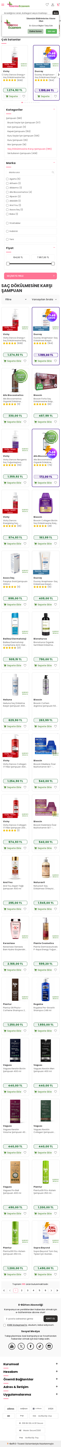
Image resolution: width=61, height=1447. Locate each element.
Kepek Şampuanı (19, 131)
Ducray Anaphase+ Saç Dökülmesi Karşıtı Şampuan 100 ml (46, 582)
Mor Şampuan (16, 144)
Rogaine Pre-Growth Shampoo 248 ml (44, 1009)
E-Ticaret (20, 1443)
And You (8, 882)
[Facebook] (30, 1349)
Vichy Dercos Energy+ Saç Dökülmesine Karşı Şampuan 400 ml (14, 76)
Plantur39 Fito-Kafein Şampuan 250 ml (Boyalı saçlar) (14, 1252)
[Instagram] (49, 1349)
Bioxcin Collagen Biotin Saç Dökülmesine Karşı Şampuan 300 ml (45, 521)
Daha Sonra (35, 31)
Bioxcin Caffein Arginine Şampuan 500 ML (45, 704)
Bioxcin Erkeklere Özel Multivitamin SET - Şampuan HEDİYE (45, 765)
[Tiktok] (39, 1349)
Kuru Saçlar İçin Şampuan (23, 135)
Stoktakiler (15, 223)
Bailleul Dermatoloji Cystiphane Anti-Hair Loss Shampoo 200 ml (14, 643)
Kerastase (9, 943)
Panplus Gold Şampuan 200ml (15, 582)
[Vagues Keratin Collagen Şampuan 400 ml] (45, 1111)
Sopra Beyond (42, 1247)
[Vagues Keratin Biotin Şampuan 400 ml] (15, 1050)
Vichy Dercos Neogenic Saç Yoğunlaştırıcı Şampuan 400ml (15, 461)
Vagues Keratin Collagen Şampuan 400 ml (44, 1130)
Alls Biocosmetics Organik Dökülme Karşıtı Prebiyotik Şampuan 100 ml (43, 461)
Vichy (6, 71)
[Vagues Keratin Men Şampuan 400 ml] (45, 1050)
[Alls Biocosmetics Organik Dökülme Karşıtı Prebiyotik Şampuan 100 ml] (45, 441)
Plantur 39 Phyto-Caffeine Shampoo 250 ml (15, 1009)
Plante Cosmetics (44, 943)
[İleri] (51, 1290)
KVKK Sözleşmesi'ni (17, 1325)
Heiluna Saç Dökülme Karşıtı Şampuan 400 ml (14, 704)
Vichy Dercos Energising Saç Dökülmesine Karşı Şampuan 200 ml (12, 521)
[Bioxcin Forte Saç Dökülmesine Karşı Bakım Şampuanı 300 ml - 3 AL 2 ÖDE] (45, 380)
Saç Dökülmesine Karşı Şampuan (29, 148)
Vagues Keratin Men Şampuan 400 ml (44, 1070)
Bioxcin (38, 395)
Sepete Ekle (13, 97)
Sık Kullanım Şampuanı (22, 153)
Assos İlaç (8, 578)
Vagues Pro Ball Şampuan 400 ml (12, 1191)
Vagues (7, 1065)
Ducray (39, 71)
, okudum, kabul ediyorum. (30, 1325)
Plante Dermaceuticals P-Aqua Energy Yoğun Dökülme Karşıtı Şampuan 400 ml (46, 948)
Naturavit (39, 882)
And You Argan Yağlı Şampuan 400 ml (13, 887)
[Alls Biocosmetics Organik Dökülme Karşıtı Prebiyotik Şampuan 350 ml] (15, 380)
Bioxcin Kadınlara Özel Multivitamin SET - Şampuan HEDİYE (45, 826)
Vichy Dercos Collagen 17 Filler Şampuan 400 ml (14, 765)
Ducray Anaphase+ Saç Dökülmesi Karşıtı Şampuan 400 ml (46, 76)
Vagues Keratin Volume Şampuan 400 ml (15, 1130)
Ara (56, 13)
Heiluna (7, 699)
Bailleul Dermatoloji (14, 638)
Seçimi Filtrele (15, 275)
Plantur (7, 1004)
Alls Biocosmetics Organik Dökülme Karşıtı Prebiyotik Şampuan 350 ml (12, 400)
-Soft (11, 1443)
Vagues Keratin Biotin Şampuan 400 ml (14, 1070)
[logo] (18, 4)
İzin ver (51, 31)
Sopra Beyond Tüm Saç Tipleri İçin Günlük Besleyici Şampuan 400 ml (46, 1252)
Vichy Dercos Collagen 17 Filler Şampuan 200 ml (14, 826)
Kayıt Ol (50, 1318)
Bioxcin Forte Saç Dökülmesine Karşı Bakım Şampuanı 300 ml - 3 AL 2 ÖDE (45, 400)
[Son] (57, 1290)
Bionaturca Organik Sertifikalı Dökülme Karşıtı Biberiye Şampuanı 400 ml (44, 643)
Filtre (8, 299)
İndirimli (13, 231)
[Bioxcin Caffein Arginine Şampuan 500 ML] (45, 685)
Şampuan (14, 118)
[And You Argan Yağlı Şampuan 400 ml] (15, 867)
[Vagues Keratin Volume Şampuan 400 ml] (15, 1111)
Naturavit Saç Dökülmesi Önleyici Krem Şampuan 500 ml (45, 887)
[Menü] (2, 4)
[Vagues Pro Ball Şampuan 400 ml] (15, 1172)
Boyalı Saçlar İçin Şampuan (23, 122)
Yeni (11, 239)
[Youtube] (11, 1349)
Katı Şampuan (16, 127)
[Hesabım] (52, 4)
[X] (21, 1349)
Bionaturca (40, 638)
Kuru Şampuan (17, 140)
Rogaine (38, 1004)
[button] (22, 102)
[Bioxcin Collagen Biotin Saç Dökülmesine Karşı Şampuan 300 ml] (45, 502)
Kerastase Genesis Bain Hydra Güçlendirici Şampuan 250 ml (15, 948)
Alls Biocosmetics (13, 395)
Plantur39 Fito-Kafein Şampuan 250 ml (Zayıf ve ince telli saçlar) (45, 1191)
